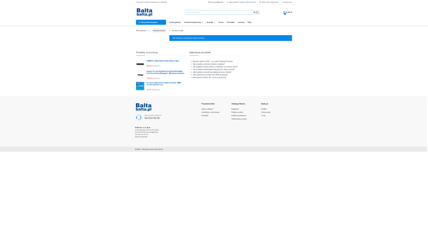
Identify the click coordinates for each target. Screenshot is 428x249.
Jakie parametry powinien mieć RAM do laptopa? (210, 75)
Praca (221, 22)
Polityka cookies (237, 112)
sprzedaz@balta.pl (217, 2)
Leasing (241, 22)
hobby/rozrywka (159, 30)
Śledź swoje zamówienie (270, 2)
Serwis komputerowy (192, 22)
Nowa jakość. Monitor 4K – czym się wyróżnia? (209, 77)
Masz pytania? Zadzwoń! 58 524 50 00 (242, 2)
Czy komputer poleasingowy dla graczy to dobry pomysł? (214, 69)
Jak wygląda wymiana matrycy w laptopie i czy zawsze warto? (215, 67)
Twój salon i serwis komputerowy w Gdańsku (151, 2)
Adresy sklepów (207, 109)
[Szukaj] (257, 12)
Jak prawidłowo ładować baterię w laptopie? (209, 64)
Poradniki (230, 22)
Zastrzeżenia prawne (239, 119)
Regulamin (235, 109)
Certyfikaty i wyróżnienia (210, 112)
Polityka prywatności (238, 115)
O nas (263, 115)
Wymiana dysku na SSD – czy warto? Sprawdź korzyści (213, 61)
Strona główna (175, 22)
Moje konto (288, 2)
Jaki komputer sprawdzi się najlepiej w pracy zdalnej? (212, 72)
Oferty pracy (265, 112)
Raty (249, 22)
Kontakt (210, 22)
